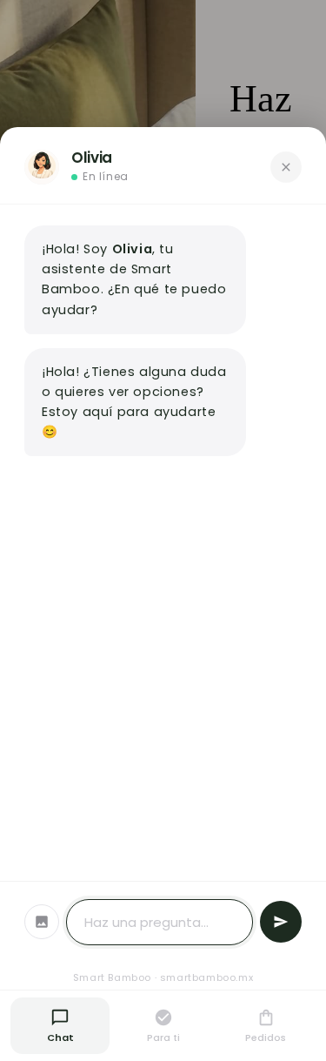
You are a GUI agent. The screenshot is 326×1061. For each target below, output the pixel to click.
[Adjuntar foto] (41, 921)
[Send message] (281, 922)
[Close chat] (286, 167)
